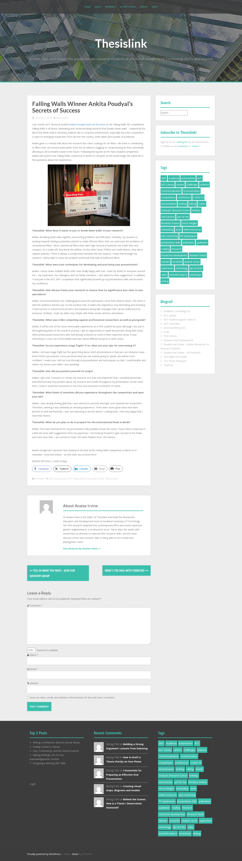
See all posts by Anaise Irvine (80, 548)
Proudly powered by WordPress (44, 854)
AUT (70, 478)
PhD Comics (170, 336)
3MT (51, 478)
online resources (192, 229)
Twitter (195, 146)
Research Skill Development (178, 340)
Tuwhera (168, 365)
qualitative (202, 242)
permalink (113, 478)
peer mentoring (169, 236)
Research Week (198, 255)
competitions (168, 197)
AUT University (171, 323)
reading (165, 248)
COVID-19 (198, 197)
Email (34, 669)
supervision (167, 268)
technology (182, 268)
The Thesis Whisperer (175, 361)
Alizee (75, 854)
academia (174, 178)
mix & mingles (189, 223)
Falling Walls (79, 478)
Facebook (182, 146)
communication (191, 191)
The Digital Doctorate (175, 356)
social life (177, 261)
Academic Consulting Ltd (177, 311)
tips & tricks (196, 268)
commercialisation (171, 191)
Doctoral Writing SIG (174, 327)
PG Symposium (188, 236)
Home (87, 6)
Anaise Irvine (62, 117)
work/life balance (178, 274)
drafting (182, 203)
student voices (192, 261)
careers (180, 184)
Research (110, 6)
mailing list (181, 142)
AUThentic (40, 478)
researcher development (174, 255)
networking (167, 229)
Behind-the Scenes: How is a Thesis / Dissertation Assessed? (126, 803)
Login (33, 783)
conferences (184, 197)
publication (188, 242)
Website (34, 683)
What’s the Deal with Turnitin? (125, 570)
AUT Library (167, 184)
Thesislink (121, 43)
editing (192, 203)
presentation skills (95, 478)
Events (144, 6)
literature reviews (170, 223)
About (97, 6)
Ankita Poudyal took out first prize (87, 124)
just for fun (183, 216)
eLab (166, 331)
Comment (36, 605)
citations (204, 184)
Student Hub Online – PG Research (182, 352)
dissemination (168, 203)
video (164, 274)
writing (164, 281)
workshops (196, 274)
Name (34, 655)
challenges (192, 184)
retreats (165, 261)
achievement (60, 478)
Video (155, 6)
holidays (196, 210)
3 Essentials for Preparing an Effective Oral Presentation (124, 774)
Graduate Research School (175, 210)
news (178, 229)
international (168, 216)
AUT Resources (128, 6)
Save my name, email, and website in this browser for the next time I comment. (72, 697)
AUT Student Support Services (180, 319)
